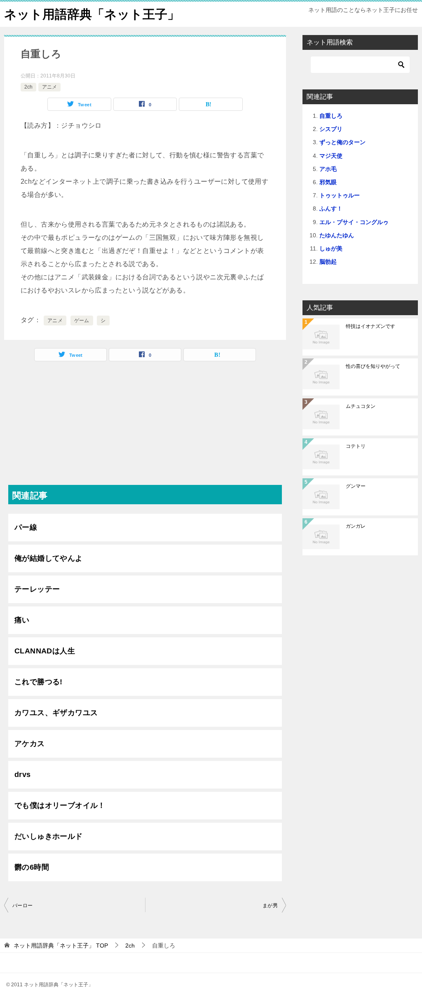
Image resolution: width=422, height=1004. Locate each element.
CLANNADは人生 (44, 651)
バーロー (22, 905)
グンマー (356, 486)
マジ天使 (330, 155)
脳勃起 (328, 261)
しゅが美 (330, 248)
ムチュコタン (360, 406)
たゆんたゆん (336, 235)
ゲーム (81, 320)
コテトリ (356, 446)
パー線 (25, 527)
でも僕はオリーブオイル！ (60, 805)
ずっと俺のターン (342, 142)
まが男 (270, 905)
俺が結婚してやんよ (48, 558)
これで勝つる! (38, 682)
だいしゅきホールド (48, 836)
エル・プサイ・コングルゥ (354, 222)
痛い (22, 620)
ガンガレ (356, 526)
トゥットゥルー (339, 195)
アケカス (29, 744)
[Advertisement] (145, 427)
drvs (22, 774)
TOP (61, 945)
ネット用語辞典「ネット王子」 (92, 14)
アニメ (49, 87)
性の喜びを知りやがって (373, 366)
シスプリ (330, 129)
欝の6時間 (31, 867)
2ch (28, 87)
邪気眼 (328, 182)
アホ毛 (328, 169)
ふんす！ (330, 208)
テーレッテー (37, 589)
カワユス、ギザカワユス (56, 713)
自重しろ (330, 115)
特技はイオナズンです (370, 326)
